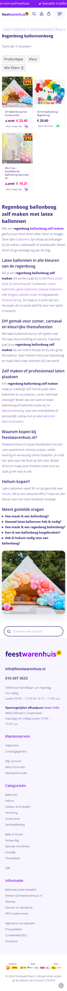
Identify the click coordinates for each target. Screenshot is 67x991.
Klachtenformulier (16, 773)
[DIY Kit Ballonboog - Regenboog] (49, 92)
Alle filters (12, 67)
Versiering (11, 812)
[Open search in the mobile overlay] (33, 631)
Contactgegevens (16, 751)
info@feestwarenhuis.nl (25, 668)
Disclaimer (11, 941)
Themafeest (12, 858)
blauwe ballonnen (51, 289)
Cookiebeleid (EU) (16, 935)
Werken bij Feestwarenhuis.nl (23, 895)
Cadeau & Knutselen (18, 806)
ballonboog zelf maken (47, 228)
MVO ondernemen (16, 913)
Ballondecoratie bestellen (20, 889)
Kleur (33, 59)
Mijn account (13, 761)
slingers (13, 295)
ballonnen (23, 239)
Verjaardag (12, 840)
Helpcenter (12, 745)
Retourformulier (15, 767)
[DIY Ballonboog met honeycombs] (17, 92)
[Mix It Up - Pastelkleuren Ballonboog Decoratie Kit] (17, 148)
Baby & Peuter (14, 834)
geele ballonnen (27, 289)
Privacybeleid (13, 929)
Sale (7, 868)
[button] (59, 14)
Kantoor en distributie (19, 907)
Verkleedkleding (15, 824)
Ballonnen (20, 29)
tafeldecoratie (28, 295)
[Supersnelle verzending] (57, 126)
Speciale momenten (17, 846)
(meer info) (51, 707)
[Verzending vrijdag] (26, 126)
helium (6, 494)
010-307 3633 (16, 678)
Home (7, 29)
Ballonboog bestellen (42, 29)
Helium (9, 800)
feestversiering (11, 300)
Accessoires (12, 818)
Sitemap (10, 901)
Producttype (13, 59)
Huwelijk (10, 852)
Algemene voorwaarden (20, 923)
